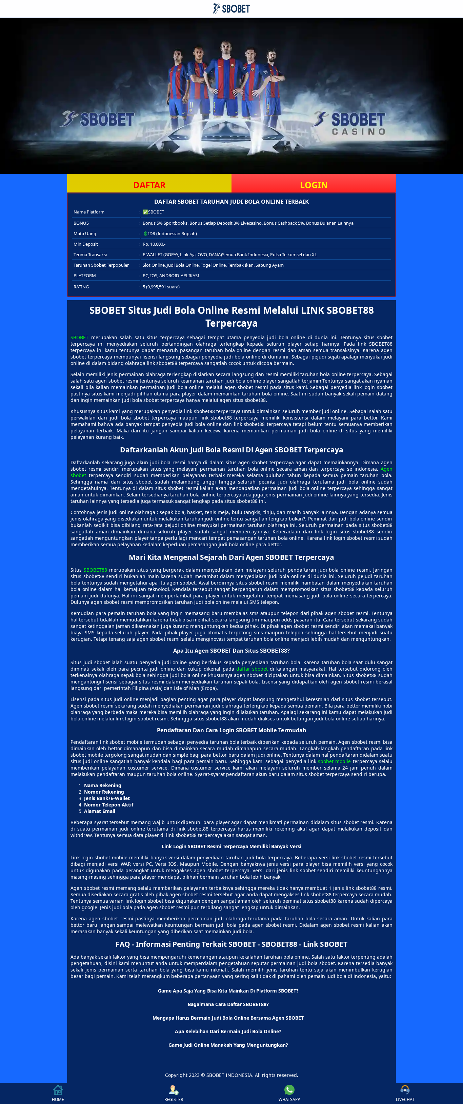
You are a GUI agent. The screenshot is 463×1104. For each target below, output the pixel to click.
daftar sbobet (252, 669)
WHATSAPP (289, 1099)
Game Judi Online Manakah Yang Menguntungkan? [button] (228, 1045)
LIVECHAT (405, 1099)
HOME (58, 1099)
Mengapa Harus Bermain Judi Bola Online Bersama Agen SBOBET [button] (228, 1018)
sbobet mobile (334, 761)
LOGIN (314, 184)
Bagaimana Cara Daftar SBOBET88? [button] (228, 1004)
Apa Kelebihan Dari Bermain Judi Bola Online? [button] (228, 1031)
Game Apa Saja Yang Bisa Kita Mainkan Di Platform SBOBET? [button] (228, 990)
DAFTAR (149, 184)
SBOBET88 (95, 570)
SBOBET (79, 337)
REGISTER (173, 1099)
